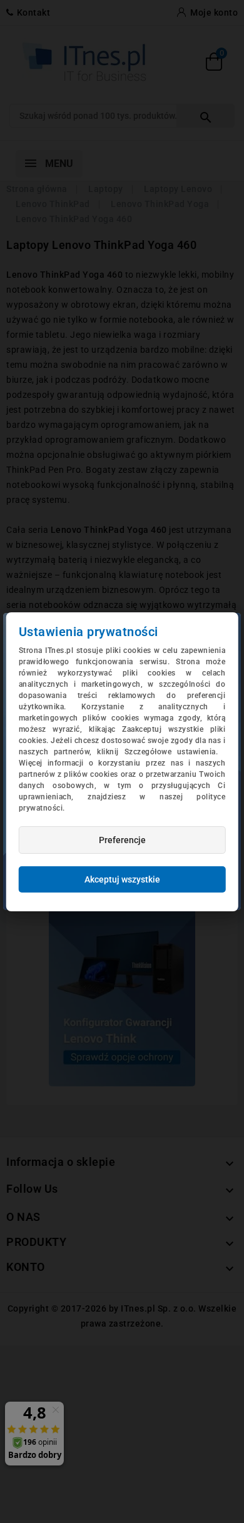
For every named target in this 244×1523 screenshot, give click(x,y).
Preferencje (122, 840)
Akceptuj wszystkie (122, 879)
